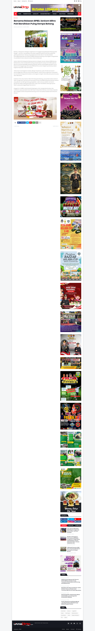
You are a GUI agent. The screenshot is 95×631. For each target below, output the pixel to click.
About (19, 1)
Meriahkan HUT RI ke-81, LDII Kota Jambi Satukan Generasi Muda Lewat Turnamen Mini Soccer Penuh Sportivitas (71, 589)
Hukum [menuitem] (54, 13)
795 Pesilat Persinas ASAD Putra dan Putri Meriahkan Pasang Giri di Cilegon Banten (73, 549)
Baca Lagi (70, 525)
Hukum (68, 611)
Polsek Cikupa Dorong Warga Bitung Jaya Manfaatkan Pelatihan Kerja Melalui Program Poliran (70, 603)
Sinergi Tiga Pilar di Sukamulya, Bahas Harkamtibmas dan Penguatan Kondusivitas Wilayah (70, 596)
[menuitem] (15, 14)
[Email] (36, 122)
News (62, 613)
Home (15, 1)
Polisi (69, 615)
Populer (64, 525)
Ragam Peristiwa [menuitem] (45, 13)
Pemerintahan (75, 613)
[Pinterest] (30, 122)
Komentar (77, 525)
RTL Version (30, 1)
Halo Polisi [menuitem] (62, 13)
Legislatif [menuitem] (35, 13)
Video (66, 617)
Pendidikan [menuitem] (70, 13)
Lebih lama (55, 126)
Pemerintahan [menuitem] (27, 13)
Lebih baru (16, 126)
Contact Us (24, 1)
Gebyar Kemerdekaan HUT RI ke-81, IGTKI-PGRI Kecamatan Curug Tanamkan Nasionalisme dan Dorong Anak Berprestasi (70, 581)
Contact (73, 629)
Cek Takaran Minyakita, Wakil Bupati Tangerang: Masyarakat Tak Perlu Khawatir (73, 530)
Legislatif (74, 611)
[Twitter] (27, 122)
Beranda (16, 18)
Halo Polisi (63, 611)
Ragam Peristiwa (75, 615)
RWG (20, 629)
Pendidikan (63, 615)
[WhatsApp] (33, 122)
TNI (61, 617)
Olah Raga (68, 613)
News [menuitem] (19, 13)
